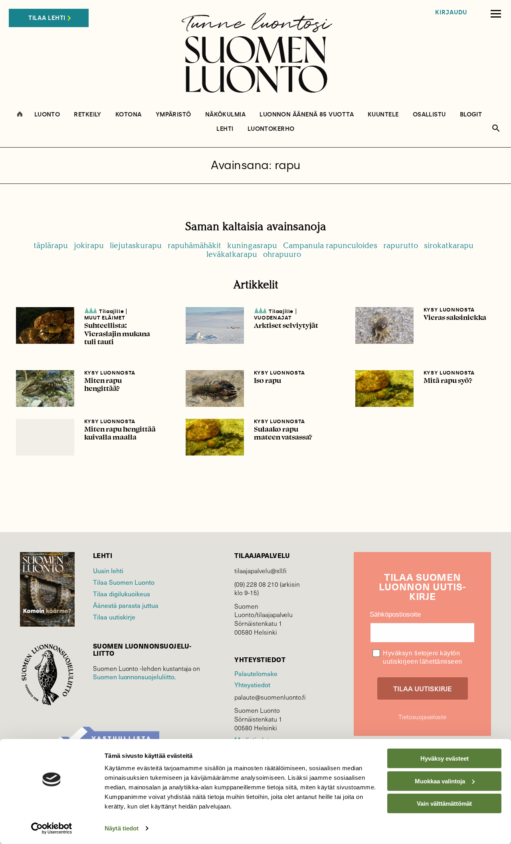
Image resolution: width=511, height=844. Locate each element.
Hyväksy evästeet (444, 758)
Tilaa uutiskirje (114, 617)
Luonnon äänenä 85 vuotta (306, 115)
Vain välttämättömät (444, 803)
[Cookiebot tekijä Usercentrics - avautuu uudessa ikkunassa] (52, 828)
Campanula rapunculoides (330, 245)
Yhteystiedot (252, 684)
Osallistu (429, 115)
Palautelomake (255, 673)
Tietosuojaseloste (422, 717)
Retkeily (87, 115)
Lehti (224, 129)
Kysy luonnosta (449, 309)
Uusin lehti (108, 570)
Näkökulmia (225, 115)
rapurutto (400, 245)
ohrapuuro (282, 254)
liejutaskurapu (136, 245)
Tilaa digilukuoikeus (121, 594)
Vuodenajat (273, 317)
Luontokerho (271, 129)
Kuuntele (383, 115)
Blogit (471, 115)
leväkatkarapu (231, 254)
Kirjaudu (451, 12)
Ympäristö (173, 115)
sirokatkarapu (448, 245)
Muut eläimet (104, 317)
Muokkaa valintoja (440, 780)
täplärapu (51, 245)
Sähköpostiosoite (395, 614)
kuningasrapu (252, 245)
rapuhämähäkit (194, 245)
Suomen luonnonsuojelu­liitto (133, 676)
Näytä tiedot (122, 828)
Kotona (128, 115)
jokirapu (89, 245)
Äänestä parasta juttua (125, 605)
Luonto (47, 115)
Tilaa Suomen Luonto (123, 582)
